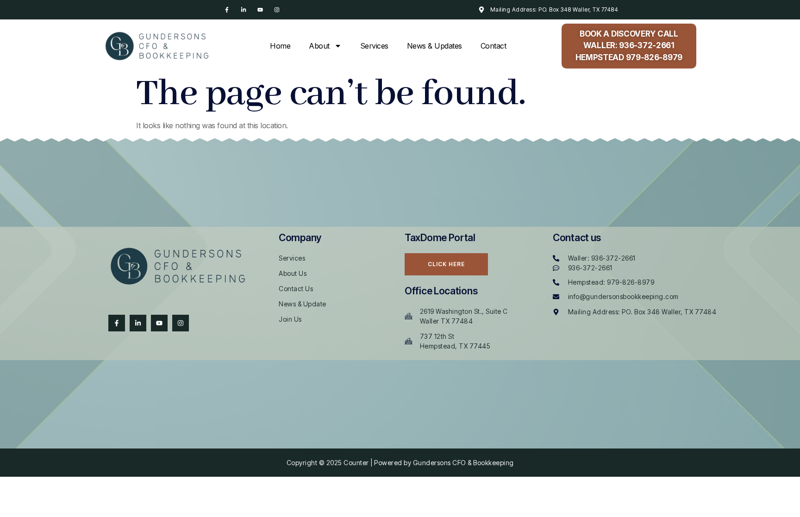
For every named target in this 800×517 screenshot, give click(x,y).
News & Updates (434, 45)
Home (280, 45)
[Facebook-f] (227, 10)
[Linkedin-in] (243, 10)
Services (374, 45)
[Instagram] (277, 10)
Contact (493, 45)
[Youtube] (260, 10)
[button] (629, 46)
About (319, 45)
